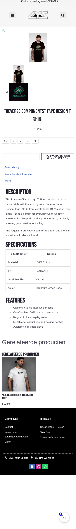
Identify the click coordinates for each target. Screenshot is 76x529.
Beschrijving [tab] (12, 167)
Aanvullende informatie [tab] (18, 174)
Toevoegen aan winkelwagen (57, 157)
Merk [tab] (8, 180)
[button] (12, 15)
